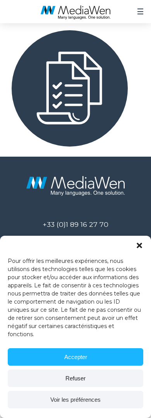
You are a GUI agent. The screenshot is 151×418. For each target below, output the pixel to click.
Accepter (75, 357)
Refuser (75, 378)
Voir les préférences (75, 399)
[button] (139, 245)
